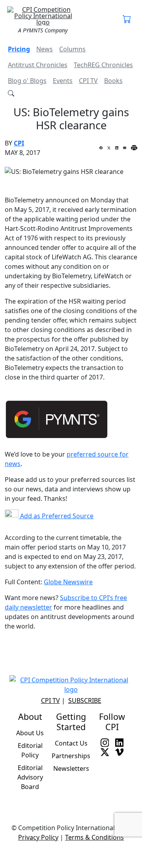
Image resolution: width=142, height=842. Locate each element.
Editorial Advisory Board (30, 777)
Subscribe (84, 700)
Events (63, 80)
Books (113, 80)
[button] (127, 19)
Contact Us (71, 743)
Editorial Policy (30, 750)
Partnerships (71, 755)
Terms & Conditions (94, 837)
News (44, 49)
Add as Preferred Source (56, 516)
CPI (19, 143)
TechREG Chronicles (103, 64)
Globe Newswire (68, 582)
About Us (30, 733)
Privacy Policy (38, 837)
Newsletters (71, 768)
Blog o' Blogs (27, 80)
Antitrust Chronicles (37, 64)
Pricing (19, 49)
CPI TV (88, 80)
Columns (72, 49)
